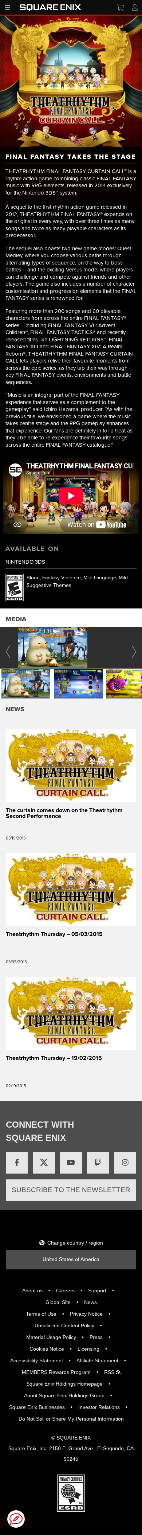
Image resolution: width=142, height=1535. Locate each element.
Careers (65, 1290)
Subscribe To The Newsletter (71, 1190)
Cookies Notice (46, 1349)
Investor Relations (99, 1407)
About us (32, 1290)
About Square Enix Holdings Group (64, 1395)
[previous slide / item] (8, 647)
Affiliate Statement (97, 1360)
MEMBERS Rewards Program (56, 1372)
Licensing (88, 1349)
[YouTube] (71, 1163)
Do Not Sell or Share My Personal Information (71, 1419)
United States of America (71, 1259)
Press (96, 1337)
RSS (110, 1372)
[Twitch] (98, 1163)
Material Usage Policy (51, 1337)
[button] (26, 683)
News (90, 1302)
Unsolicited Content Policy (64, 1325)
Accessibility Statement (36, 1360)
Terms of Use (41, 1314)
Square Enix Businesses (37, 1407)
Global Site (58, 1302)
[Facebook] (17, 1163)
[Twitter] (44, 1163)
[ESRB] (71, 1493)
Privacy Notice (86, 1314)
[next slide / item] (134, 647)
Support (97, 1290)
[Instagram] (125, 1163)
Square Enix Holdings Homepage (64, 1384)
